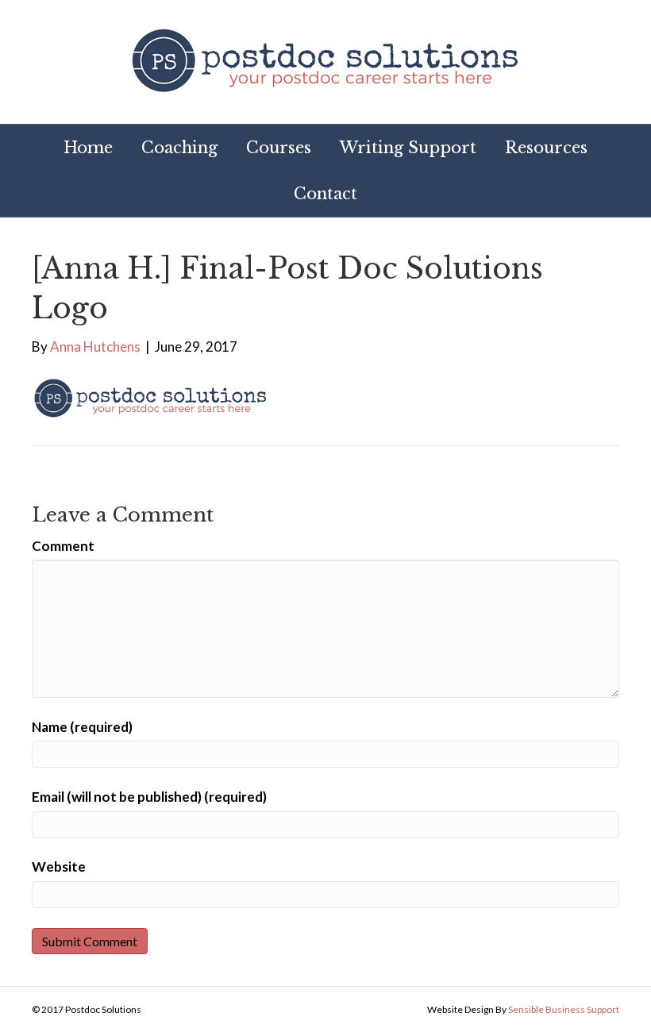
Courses (278, 147)
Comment (63, 545)
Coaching (179, 147)
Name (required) (82, 726)
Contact (325, 193)
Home (88, 147)
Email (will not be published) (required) (149, 796)
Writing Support (408, 147)
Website (59, 866)
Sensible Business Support (563, 1009)
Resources (546, 147)
